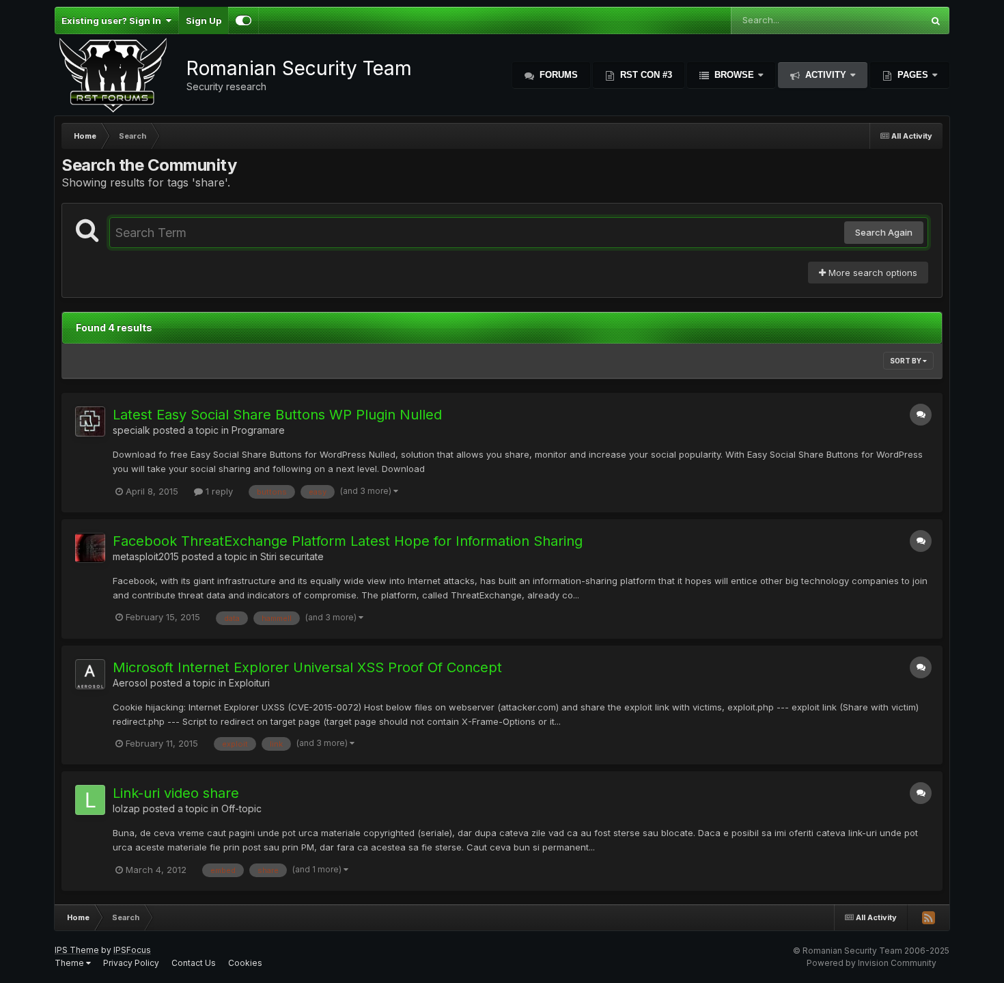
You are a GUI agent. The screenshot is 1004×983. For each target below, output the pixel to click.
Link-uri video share (176, 793)
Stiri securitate (292, 556)
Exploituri (249, 683)
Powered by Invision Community (871, 963)
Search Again (883, 232)
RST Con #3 (644, 75)
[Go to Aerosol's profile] (90, 674)
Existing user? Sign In (113, 20)
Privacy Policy (131, 963)
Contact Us (193, 963)
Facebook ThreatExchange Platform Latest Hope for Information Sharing (348, 541)
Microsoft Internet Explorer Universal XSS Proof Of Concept (307, 667)
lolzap (126, 808)
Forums (557, 75)
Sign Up (203, 20)
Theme (70, 963)
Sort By (906, 361)
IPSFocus (132, 950)
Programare (258, 430)
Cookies (245, 963)
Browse (734, 75)
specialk (131, 430)
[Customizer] (243, 20)
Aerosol (130, 683)
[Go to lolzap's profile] (90, 800)
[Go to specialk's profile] (90, 421)
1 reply (218, 491)
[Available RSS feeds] (928, 917)
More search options (871, 272)
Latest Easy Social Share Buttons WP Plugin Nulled (277, 414)
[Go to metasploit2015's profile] (90, 548)
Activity (826, 75)
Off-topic (241, 808)
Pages (913, 75)
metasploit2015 (146, 556)
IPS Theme (77, 950)
